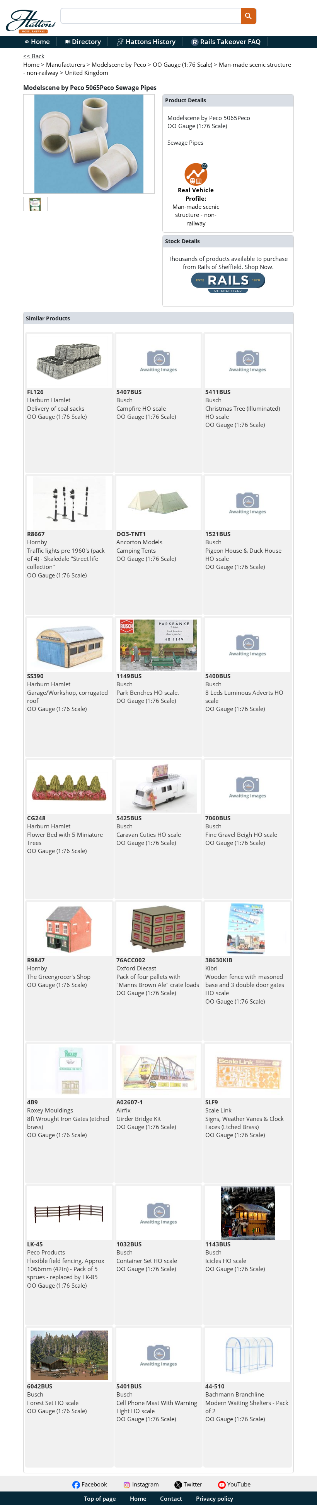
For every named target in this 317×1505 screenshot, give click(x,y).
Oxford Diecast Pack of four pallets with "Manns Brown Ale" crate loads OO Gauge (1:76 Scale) (157, 976)
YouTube (238, 1484)
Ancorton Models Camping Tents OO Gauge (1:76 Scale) (146, 546)
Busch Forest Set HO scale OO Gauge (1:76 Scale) (57, 1398)
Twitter (192, 1484)
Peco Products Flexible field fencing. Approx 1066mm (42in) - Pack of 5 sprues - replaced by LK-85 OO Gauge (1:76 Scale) (65, 1264)
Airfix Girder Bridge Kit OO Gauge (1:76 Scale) (146, 1114)
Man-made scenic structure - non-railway (195, 206)
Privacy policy (214, 1498)
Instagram (145, 1484)
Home (37, 41)
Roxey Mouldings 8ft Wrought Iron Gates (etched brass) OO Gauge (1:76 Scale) (68, 1118)
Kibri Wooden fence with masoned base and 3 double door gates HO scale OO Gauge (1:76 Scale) (244, 980)
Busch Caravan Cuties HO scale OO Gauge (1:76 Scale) (148, 830)
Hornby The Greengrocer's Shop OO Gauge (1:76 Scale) (58, 972)
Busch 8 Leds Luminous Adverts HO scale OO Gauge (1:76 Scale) (244, 692)
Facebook (93, 1484)
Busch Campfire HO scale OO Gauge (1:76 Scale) (146, 404)
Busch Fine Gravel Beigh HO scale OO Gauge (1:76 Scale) (241, 830)
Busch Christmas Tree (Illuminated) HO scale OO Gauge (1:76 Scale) (242, 408)
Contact (171, 1498)
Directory (83, 41)
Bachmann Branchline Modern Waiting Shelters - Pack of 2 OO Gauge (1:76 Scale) (246, 1402)
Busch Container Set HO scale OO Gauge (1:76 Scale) (146, 1256)
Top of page (100, 1498)
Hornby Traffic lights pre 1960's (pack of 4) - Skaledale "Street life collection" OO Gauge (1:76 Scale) (66, 554)
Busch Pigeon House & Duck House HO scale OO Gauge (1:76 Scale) (243, 550)
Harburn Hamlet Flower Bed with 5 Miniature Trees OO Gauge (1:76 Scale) (65, 834)
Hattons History (150, 41)
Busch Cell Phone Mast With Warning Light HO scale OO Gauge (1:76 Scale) (156, 1402)
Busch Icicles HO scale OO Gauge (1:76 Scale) (235, 1256)
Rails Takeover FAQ (230, 41)
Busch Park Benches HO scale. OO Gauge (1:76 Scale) (147, 688)
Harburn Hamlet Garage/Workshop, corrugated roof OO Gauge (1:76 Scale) (67, 692)
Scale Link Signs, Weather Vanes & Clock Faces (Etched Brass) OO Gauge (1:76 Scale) (244, 1118)
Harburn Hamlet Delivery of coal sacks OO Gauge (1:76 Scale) (57, 404)
